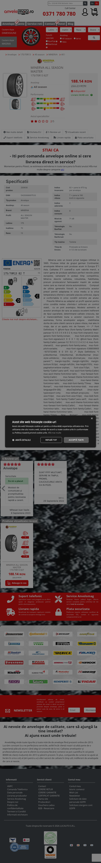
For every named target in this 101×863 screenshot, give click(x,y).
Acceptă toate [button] (76, 440)
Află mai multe (54, 432)
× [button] (92, 419)
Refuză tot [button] (51, 440)
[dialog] (50, 431)
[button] (21, 439)
